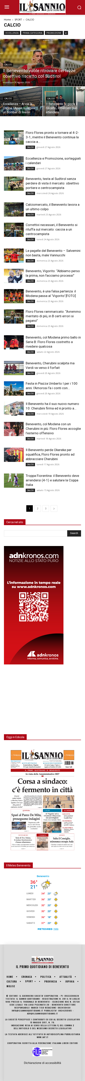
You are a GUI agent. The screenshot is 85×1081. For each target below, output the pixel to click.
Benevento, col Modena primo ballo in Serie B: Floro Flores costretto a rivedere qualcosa (53, 341)
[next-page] (54, 508)
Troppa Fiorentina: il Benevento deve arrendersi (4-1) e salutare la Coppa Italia (52, 480)
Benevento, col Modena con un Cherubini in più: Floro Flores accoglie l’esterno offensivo (53, 428)
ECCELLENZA (12, 32)
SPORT (18, 19)
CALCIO (8, 65)
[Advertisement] (33, 697)
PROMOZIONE (53, 32)
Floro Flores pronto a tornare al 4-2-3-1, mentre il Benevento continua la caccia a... (52, 137)
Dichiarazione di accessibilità (42, 1062)
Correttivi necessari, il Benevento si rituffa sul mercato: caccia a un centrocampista (51, 229)
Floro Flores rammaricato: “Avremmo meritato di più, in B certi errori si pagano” (53, 316)
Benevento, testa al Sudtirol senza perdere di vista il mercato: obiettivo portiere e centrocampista (52, 183)
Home (7, 19)
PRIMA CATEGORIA (32, 32)
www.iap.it (42, 1037)
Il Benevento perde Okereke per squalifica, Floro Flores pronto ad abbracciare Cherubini (50, 454)
